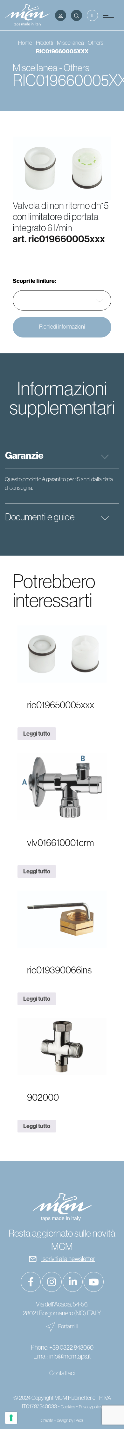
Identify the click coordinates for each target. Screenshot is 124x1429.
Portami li (68, 1326)
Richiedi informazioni (62, 326)
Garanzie (24, 455)
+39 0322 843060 (71, 1347)
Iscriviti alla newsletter (68, 1259)
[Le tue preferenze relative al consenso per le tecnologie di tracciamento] (11, 1418)
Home (25, 42)
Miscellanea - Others (80, 42)
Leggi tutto (36, 733)
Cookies (68, 1407)
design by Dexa (70, 1420)
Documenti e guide (40, 517)
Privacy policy (90, 1407)
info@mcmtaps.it (70, 1356)
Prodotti (44, 42)
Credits (47, 1420)
